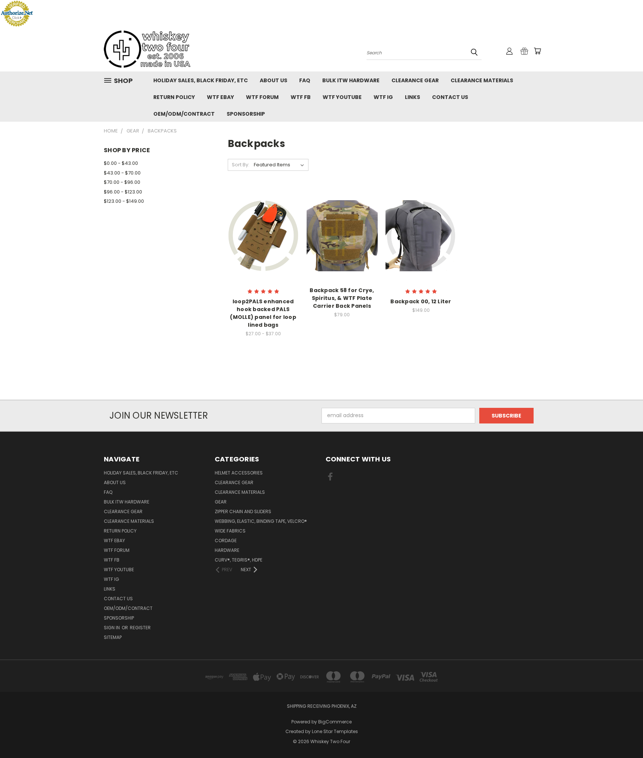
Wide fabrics (230, 531)
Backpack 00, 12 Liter (420, 301)
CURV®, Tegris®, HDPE (238, 560)
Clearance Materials (482, 80)
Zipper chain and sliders (243, 511)
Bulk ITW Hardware (351, 80)
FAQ (304, 80)
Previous (623, 735)
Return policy (174, 97)
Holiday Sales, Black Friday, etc (200, 80)
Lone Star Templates (335, 731)
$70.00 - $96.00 (122, 182)
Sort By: (240, 164)
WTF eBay (220, 97)
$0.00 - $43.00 (121, 163)
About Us (273, 80)
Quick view (263, 227)
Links (412, 97)
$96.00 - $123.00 (123, 191)
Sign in (112, 627)
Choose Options (263, 241)
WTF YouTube (342, 97)
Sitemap (113, 637)
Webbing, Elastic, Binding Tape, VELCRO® (261, 521)
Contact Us (450, 97)
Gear (221, 502)
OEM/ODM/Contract (184, 114)
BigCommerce (335, 722)
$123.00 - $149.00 (124, 201)
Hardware (227, 550)
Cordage (226, 540)
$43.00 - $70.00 (122, 172)
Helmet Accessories (239, 473)
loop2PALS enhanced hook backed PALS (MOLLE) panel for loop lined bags (263, 313)
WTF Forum (262, 97)
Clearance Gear (415, 80)
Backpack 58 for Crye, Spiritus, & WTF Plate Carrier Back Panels (342, 298)
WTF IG (383, 97)
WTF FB (301, 97)
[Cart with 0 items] (537, 51)
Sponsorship (246, 114)
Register (140, 627)
